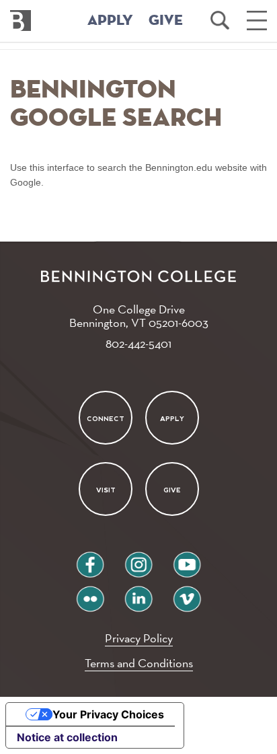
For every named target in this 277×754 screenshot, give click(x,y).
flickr (90, 593)
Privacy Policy (139, 638)
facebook (90, 559)
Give (172, 490)
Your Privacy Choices (108, 714)
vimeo (187, 593)
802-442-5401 (138, 343)
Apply (172, 418)
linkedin (138, 593)
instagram (138, 559)
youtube (187, 559)
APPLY (110, 20)
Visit (105, 490)
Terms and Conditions (139, 663)
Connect (105, 418)
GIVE (166, 20)
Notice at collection (67, 737)
